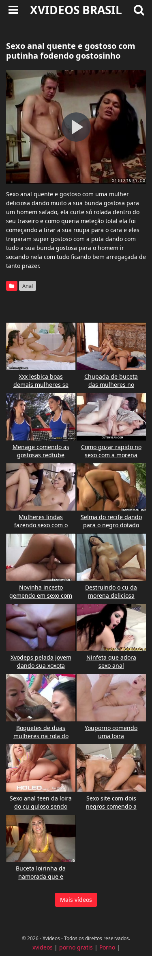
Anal (27, 285)
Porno (107, 947)
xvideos (42, 947)
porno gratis (76, 947)
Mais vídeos (76, 899)
